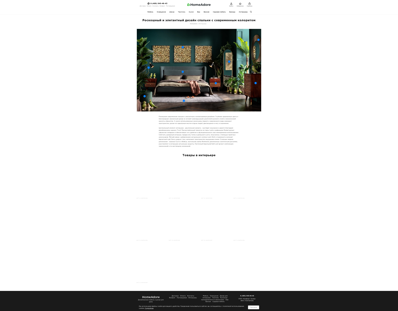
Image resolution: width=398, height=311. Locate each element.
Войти (231, 6)
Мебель (150, 12)
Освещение (161, 12)
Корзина (249, 6)
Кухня (191, 12)
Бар (198, 12)
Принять (253, 307)
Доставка (143, 6)
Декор (171, 12)
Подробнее (149, 308)
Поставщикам (170, 6)
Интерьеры (243, 12)
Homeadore (193, 23)
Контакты (155, 6)
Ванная (206, 12)
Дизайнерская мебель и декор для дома (151, 298)
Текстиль (181, 12)
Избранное (240, 6)
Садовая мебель (219, 12)
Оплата (149, 6)
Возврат (162, 6)
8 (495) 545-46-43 (158, 3)
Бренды (232, 12)
